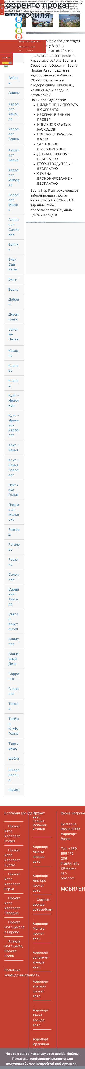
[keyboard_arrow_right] (10, 63)
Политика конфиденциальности (39, 1059)
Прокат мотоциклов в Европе (14, 927)
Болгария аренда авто (22, 813)
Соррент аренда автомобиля (43, 904)
